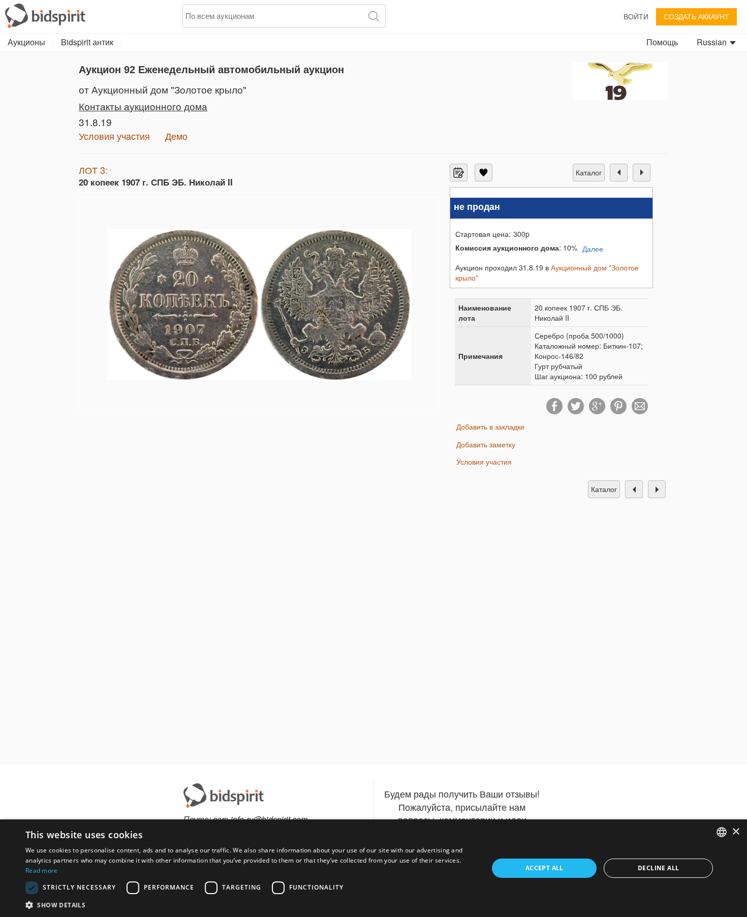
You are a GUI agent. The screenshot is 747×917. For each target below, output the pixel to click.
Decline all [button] (658, 868)
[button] (250, 904)
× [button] (735, 832)
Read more (41, 870)
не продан (477, 206)
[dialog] (373, 868)
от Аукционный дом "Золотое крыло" (162, 89)
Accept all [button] (544, 868)
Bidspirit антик (87, 42)
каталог (589, 172)
